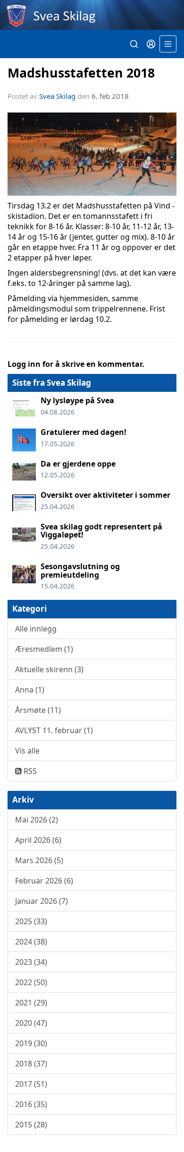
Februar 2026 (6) (44, 880)
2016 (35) (31, 1104)
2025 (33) (31, 921)
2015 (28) (31, 1124)
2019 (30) (31, 1043)
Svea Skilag (57, 96)
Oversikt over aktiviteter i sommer (105, 495)
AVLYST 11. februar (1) (54, 730)
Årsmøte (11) (38, 710)
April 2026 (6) (38, 840)
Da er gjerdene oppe (78, 464)
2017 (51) (31, 1084)
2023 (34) (31, 962)
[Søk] (133, 43)
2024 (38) (31, 941)
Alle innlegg (36, 629)
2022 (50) (31, 982)
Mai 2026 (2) (36, 819)
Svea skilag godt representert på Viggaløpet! (101, 530)
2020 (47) (31, 1023)
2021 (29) (31, 1002)
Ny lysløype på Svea (77, 400)
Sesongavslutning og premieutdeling (80, 570)
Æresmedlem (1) (44, 649)
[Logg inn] (150, 43)
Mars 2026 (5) (39, 860)
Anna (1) (29, 689)
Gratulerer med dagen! (83, 432)
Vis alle (27, 750)
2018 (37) (31, 1063)
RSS (29, 771)
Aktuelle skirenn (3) (49, 669)
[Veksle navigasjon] (167, 43)
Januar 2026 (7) (41, 901)
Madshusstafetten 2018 (81, 72)
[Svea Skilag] (92, 15)
